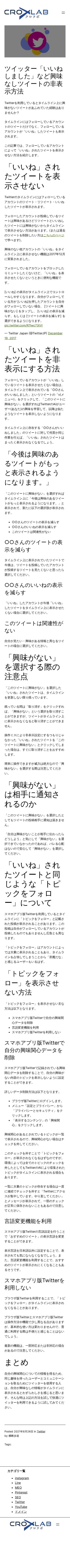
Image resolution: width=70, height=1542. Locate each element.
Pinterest (21, 1492)
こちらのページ (53, 235)
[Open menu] (63, 12)
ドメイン (21, 1511)
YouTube (21, 1507)
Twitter (41, 1431)
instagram (22, 1478)
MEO (18, 1487)
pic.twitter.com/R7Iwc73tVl (23, 325)
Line (18, 1483)
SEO (18, 1497)
